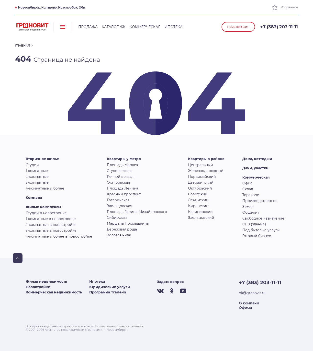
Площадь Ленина (122, 188)
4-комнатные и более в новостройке (59, 236)
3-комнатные (37, 182)
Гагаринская (118, 200)
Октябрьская (118, 182)
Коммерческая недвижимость (54, 292)
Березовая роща (122, 229)
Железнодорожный (206, 171)
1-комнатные (37, 171)
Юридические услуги (109, 287)
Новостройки (38, 287)
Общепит (250, 212)
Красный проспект (124, 194)
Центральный (200, 165)
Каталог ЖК (113, 27)
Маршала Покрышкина (128, 223)
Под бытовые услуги (261, 230)
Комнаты (34, 197)
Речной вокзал (120, 176)
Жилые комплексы (43, 207)
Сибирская (117, 217)
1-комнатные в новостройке (51, 219)
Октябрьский (200, 188)
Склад (247, 189)
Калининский (200, 212)
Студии (32, 165)
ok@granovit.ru (252, 293)
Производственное (260, 201)
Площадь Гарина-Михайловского (137, 212)
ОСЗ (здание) (254, 224)
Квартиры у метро (124, 159)
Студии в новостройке (46, 213)
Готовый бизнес (256, 236)
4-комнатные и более (45, 188)
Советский (198, 194)
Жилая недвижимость (46, 281)
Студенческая (119, 171)
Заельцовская (119, 206)
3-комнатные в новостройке (51, 230)
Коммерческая (145, 27)
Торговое (250, 195)
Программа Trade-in (107, 292)
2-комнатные (37, 176)
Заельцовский (201, 217)
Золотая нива (119, 235)
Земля (248, 206)
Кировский (198, 206)
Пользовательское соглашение (119, 326)
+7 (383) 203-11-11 (279, 27)
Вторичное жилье (42, 159)
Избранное (289, 7)
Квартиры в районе (206, 159)
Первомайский (202, 176)
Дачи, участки (255, 168)
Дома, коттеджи (257, 159)
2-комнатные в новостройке (51, 224)
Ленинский (198, 200)
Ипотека (173, 27)
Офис (247, 183)
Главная (22, 45)
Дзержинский (200, 182)
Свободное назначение (263, 218)
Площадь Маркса (122, 165)
